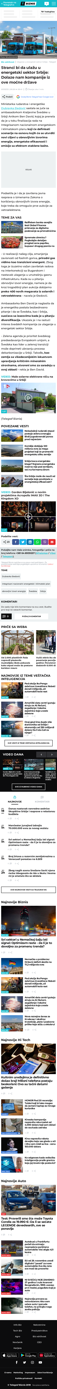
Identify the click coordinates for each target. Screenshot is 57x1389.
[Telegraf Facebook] (17, 1362)
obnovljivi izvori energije (14, 591)
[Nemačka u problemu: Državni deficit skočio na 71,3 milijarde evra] (12, 966)
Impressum (30, 1372)
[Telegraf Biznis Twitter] (24, 1362)
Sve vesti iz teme (28, 743)
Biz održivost (7, 62)
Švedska (33, 591)
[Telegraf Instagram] (32, 1362)
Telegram (8, 556)
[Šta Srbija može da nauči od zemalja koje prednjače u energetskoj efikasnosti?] (12, 481)
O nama (7, 1372)
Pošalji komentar (31, 616)
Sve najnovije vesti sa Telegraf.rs (29, 890)
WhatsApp (42, 553)
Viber (53, 553)
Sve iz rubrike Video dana (28, 787)
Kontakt (38, 1378)
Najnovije (14, 902)
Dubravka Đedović (13, 108)
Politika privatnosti (24, 1378)
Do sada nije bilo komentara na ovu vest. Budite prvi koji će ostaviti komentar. (26, 608)
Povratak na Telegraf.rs (9, 3)
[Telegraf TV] (40, 1362)
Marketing (18, 1372)
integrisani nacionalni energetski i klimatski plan (26, 584)
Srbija (43, 591)
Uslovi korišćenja (45, 1372)
